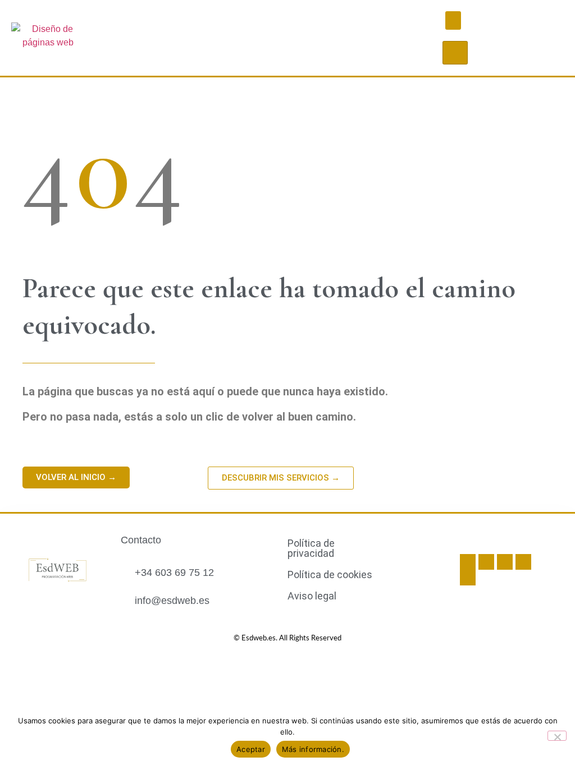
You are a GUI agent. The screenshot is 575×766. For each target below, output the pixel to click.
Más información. (313, 749)
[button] (453, 20)
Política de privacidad (311, 548)
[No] (557, 736)
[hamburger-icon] (455, 52)
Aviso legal (312, 596)
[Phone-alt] (468, 577)
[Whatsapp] (505, 562)
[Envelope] (523, 562)
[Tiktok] (486, 562)
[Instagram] (468, 562)
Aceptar (250, 749)
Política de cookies (330, 574)
